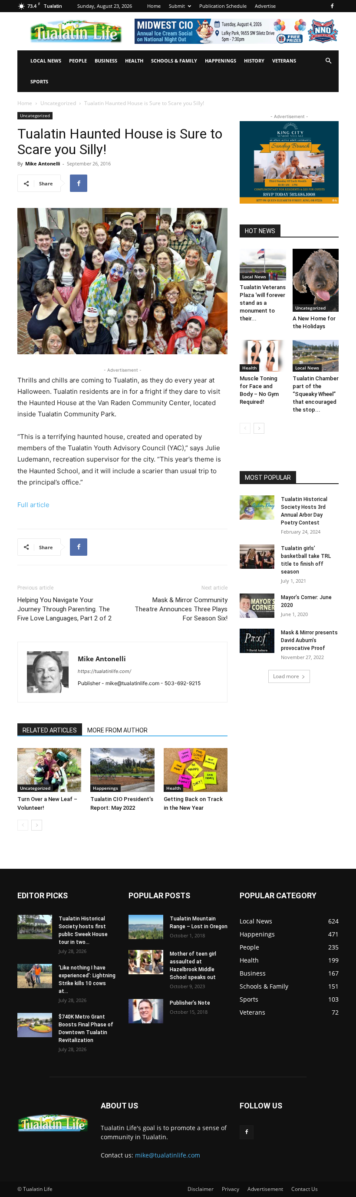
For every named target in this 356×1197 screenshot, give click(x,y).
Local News (45, 60)
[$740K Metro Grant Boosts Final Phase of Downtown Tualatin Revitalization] (34, 1025)
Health (134, 60)
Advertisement (265, 1189)
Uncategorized (58, 103)
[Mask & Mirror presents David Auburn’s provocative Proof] (257, 641)
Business (106, 60)
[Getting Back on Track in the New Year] (195, 770)
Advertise (265, 6)
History (254, 60)
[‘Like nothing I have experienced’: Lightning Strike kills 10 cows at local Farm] (34, 976)
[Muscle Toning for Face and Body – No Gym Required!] (263, 356)
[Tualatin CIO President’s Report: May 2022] (122, 770)
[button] (328, 61)
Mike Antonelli (42, 163)
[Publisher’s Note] (146, 1011)
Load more (286, 676)
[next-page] (36, 825)
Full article (33, 505)
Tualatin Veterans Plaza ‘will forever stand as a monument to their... (263, 303)
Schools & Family (174, 60)
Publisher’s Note (190, 1003)
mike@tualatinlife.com (167, 1155)
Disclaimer (201, 1189)
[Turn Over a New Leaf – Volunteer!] (49, 770)
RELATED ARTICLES (50, 730)
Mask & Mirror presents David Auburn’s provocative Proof (309, 640)
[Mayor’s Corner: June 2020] (257, 606)
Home (154, 6)
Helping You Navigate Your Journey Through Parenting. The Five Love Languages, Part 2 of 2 (64, 609)
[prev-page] (22, 825)
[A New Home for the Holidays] (316, 280)
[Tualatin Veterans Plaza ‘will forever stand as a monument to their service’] (263, 264)
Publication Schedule (223, 6)
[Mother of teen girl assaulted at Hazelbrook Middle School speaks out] (146, 962)
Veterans (284, 60)
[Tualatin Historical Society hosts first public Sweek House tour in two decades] (34, 927)
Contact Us (304, 1189)
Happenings (220, 60)
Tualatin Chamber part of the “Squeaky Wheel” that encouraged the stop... (316, 394)
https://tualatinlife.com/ (104, 671)
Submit (177, 6)
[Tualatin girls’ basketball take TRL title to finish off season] (257, 556)
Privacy (230, 1189)
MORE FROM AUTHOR (117, 730)
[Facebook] (332, 6)
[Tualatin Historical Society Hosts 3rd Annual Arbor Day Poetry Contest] (257, 507)
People (78, 60)
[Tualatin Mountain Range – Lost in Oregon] (146, 927)
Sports (39, 81)
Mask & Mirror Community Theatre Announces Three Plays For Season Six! (181, 609)
